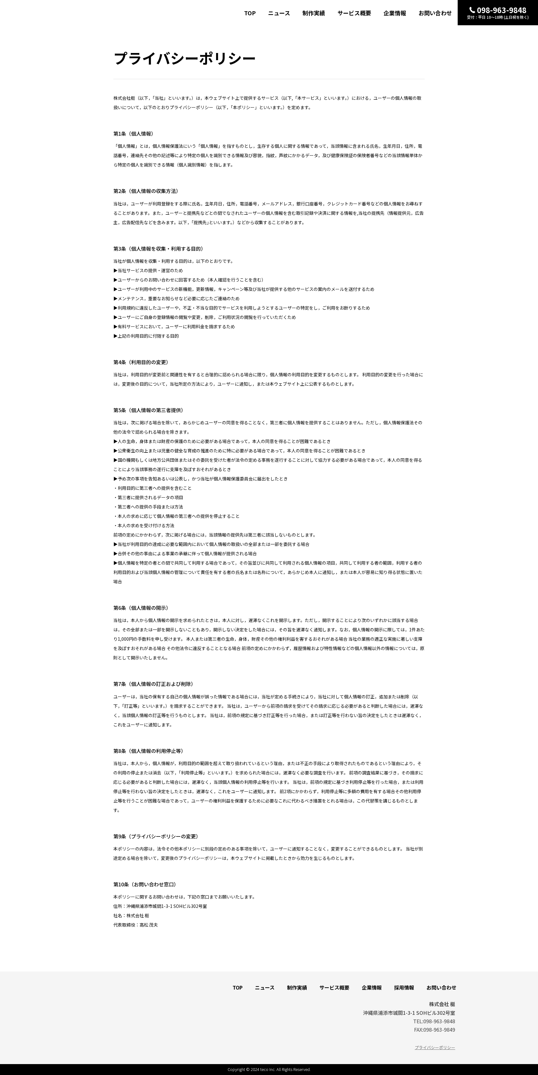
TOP (250, 13)
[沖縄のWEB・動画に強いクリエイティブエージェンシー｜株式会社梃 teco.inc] (47, 8)
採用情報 (404, 988)
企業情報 (395, 13)
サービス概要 (354, 13)
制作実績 (314, 13)
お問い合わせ (435, 13)
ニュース (279, 13)
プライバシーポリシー (435, 1047)
